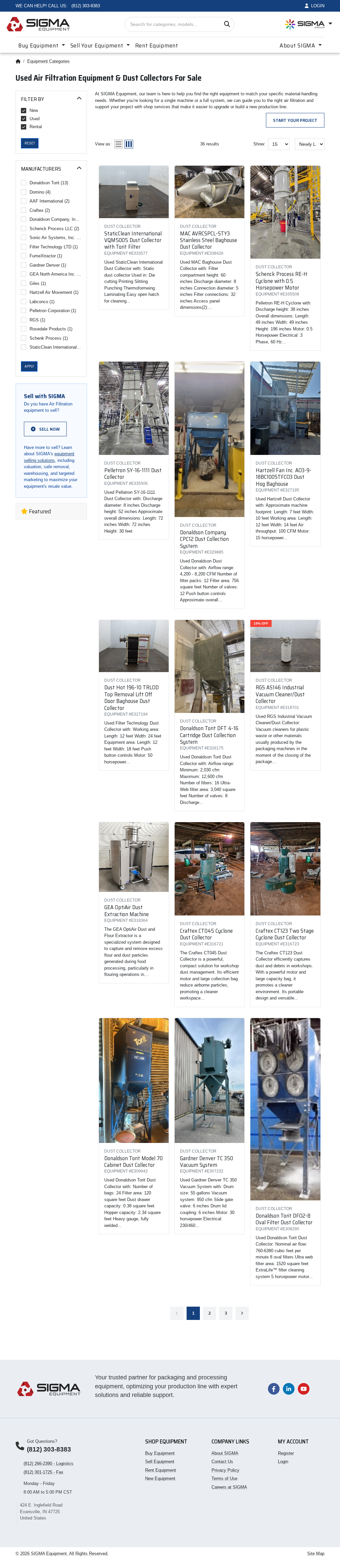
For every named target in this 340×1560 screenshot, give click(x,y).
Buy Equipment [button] (39, 45)
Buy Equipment (160, 1453)
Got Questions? (42, 1441)
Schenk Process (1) (49, 338)
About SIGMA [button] (298, 45)
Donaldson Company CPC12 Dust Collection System (204, 539)
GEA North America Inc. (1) (56, 274)
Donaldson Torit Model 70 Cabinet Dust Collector (133, 1161)
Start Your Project (295, 120)
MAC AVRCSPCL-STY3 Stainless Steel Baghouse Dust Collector (208, 240)
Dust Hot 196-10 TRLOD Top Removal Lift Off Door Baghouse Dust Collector (131, 697)
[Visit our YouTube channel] (303, 1388)
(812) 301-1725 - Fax (43, 1472)
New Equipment (160, 1478)
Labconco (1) (42, 301)
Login (283, 1461)
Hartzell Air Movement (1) (54, 292)
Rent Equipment (156, 45)
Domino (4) (40, 192)
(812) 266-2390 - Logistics (48, 1463)
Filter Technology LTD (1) (54, 246)
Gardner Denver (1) (48, 265)
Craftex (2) (40, 210)
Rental (36, 126)
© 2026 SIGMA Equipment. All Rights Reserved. (62, 1553)
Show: (259, 143)
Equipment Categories (48, 61)
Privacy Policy (225, 1470)
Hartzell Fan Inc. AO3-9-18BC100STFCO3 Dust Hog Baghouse (283, 477)
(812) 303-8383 (49, 1449)
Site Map (315, 1553)
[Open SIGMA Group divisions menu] (308, 24)
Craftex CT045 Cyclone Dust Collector (206, 934)
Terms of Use (224, 1478)
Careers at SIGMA (229, 1487)
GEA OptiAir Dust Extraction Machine (126, 910)
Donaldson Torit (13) (49, 182)
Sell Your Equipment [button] (97, 45)
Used (35, 118)
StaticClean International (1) (56, 347)
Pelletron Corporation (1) (53, 310)
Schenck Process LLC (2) (54, 228)
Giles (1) (38, 283)
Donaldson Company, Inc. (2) (56, 219)
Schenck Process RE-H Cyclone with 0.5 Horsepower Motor (281, 281)
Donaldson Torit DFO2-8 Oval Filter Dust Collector (284, 1219)
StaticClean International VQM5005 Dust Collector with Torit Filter (133, 240)
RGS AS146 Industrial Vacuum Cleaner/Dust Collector (280, 694)
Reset (30, 143)
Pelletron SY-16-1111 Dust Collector (133, 473)
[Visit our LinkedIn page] (289, 1388)
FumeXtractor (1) (46, 255)
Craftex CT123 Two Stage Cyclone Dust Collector (285, 934)
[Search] (226, 24)
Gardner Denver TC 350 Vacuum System (206, 1161)
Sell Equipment (159, 1461)
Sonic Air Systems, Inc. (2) (56, 237)
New (34, 110)
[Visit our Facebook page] (274, 1388)
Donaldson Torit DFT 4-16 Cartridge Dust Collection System (209, 735)
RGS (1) (37, 319)
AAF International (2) (49, 201)
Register (286, 1453)
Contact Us (222, 1461)
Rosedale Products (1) (51, 328)
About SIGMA (225, 1453)
